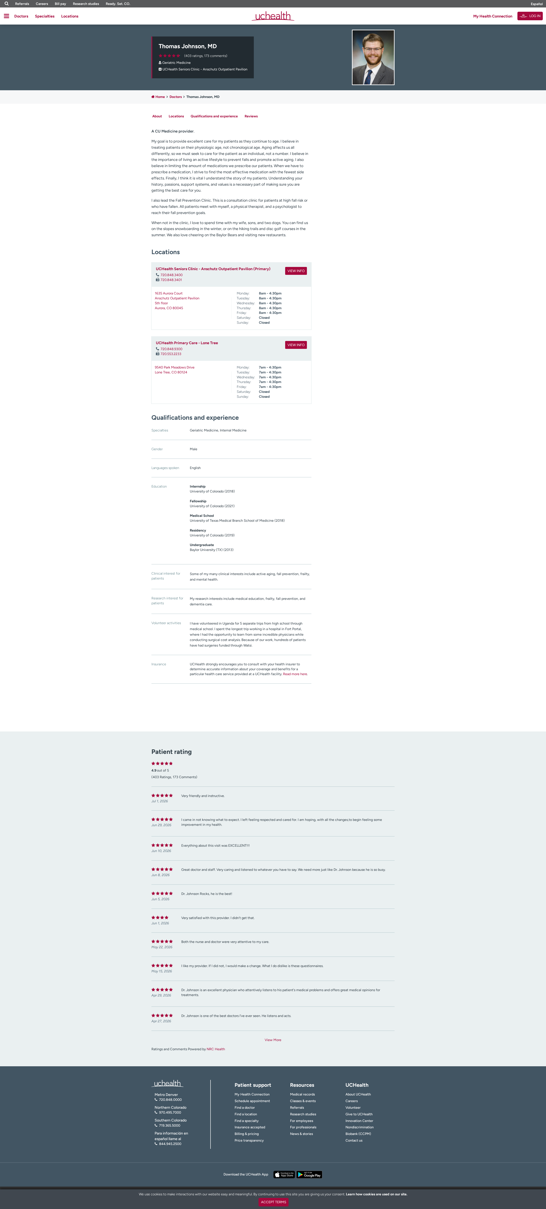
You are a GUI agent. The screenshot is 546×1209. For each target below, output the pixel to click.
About (157, 116)
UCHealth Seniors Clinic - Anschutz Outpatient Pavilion (205, 69)
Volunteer (353, 1108)
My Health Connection (492, 16)
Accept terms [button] (273, 1202)
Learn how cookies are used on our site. (376, 1194)
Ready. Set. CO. (118, 4)
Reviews (251, 116)
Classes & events (303, 1101)
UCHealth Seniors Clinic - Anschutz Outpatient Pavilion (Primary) (213, 269)
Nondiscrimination (360, 1127)
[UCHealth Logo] (167, 1083)
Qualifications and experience (214, 116)
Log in (534, 16)
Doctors (21, 16)
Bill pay (60, 4)
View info (296, 271)
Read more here (295, 674)
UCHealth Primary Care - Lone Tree (187, 343)
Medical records (302, 1094)
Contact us (354, 1140)
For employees (301, 1121)
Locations (69, 16)
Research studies (86, 4)
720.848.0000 (170, 1100)
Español (537, 4)
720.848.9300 (171, 349)
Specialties (44, 16)
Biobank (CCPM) (358, 1134)
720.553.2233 (171, 354)
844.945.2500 (170, 1144)
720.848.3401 (171, 280)
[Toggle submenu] (6, 16)
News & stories (301, 1134)
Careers (42, 4)
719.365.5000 (169, 1125)
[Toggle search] (6, 3)
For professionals (303, 1127)
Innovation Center (359, 1121)
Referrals (22, 4)
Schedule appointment (252, 1101)
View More (273, 1040)
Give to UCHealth (359, 1114)
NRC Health (216, 1049)
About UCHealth (358, 1094)
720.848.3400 (172, 275)
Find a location (246, 1114)
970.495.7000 (170, 1112)
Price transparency (249, 1140)
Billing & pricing (247, 1134)
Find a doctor (245, 1108)
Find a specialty (247, 1121)
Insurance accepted (250, 1127)
